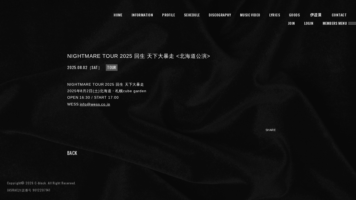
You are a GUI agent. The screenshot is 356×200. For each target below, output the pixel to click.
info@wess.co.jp (95, 104)
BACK (72, 152)
